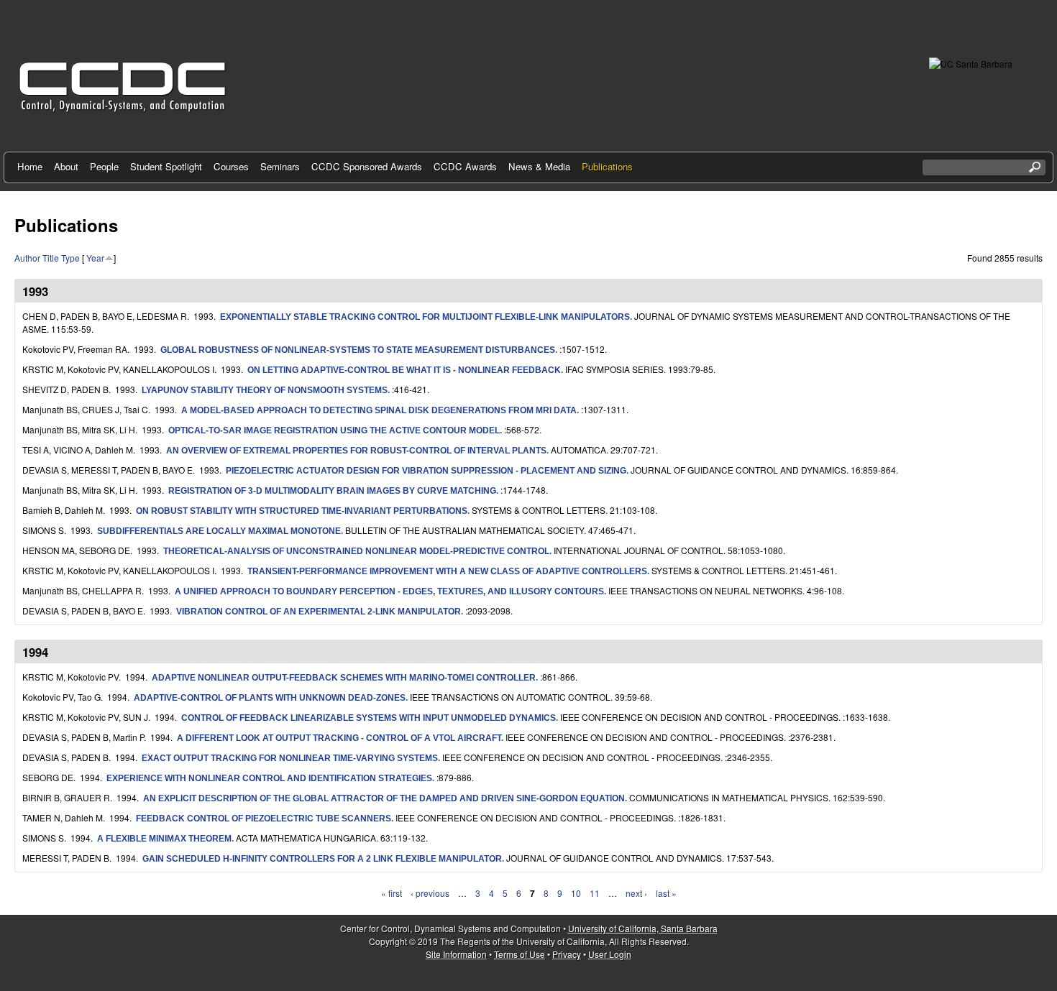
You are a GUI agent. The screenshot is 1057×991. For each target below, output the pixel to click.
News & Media (539, 166)
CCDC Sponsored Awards (366, 166)
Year (95, 258)
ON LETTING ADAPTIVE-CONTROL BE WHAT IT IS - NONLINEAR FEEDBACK (404, 370)
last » (666, 893)
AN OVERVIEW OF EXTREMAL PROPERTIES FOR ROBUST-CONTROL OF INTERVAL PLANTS (356, 451)
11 (595, 893)
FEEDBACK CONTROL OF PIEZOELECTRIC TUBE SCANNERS (263, 818)
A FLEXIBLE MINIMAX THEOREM (164, 839)
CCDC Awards (465, 166)
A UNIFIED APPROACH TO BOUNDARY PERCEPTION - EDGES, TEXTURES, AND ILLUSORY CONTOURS (389, 591)
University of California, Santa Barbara (643, 928)
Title (50, 258)
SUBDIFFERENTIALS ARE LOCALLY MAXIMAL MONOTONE (219, 531)
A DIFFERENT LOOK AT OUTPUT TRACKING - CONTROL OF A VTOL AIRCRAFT (339, 738)
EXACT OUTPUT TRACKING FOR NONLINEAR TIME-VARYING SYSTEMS (290, 758)
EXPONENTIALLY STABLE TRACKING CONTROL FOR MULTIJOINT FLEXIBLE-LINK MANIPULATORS (425, 317)
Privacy (566, 954)
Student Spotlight (166, 166)
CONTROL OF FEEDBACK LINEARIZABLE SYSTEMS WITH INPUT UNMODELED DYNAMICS (368, 718)
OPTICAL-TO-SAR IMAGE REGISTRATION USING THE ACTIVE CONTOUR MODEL (334, 430)
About (66, 166)
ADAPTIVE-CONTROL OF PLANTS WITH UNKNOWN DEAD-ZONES (270, 698)
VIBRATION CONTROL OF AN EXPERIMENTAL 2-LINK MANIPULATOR (318, 612)
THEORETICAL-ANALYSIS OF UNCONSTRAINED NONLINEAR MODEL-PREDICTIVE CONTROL (356, 551)
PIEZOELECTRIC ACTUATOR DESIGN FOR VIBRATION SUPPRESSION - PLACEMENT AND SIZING (426, 471)
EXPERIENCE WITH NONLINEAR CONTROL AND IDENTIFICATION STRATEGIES (269, 778)
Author (27, 258)
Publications (607, 166)
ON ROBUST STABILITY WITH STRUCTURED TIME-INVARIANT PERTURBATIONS (301, 511)
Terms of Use (519, 954)
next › (636, 893)
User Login (609, 954)
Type (70, 258)
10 (576, 893)
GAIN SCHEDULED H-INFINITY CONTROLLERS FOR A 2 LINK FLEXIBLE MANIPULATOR (322, 859)
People (104, 166)
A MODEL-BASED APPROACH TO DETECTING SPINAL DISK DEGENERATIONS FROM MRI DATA (379, 410)
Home (29, 166)
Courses (231, 166)
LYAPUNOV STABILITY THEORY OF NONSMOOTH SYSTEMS (265, 390)
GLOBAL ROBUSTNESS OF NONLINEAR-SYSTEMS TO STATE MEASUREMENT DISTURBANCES (357, 350)
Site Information (456, 954)
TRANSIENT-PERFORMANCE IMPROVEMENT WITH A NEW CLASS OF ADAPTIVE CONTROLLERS (447, 571)
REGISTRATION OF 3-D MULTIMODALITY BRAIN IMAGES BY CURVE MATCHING (332, 491)
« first (391, 893)
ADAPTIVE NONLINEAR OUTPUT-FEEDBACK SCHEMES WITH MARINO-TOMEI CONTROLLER (344, 678)
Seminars (280, 166)
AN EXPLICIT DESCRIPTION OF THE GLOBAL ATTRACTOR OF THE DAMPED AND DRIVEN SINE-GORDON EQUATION (384, 798)
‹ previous (430, 893)
